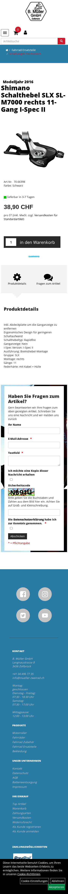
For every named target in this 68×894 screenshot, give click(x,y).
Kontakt (17, 768)
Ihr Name (14, 424)
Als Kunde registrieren (26, 827)
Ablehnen (58, 881)
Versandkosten (21, 817)
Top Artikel (19, 804)
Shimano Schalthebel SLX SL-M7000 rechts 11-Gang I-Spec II (33, 98)
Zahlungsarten (21, 813)
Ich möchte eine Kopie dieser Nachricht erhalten (28, 472)
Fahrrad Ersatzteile (24, 50)
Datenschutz (20, 773)
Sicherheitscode (19, 485)
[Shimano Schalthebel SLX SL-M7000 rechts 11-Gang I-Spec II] (34, 149)
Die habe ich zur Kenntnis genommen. (32, 521)
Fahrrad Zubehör (23, 742)
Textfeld (14, 453)
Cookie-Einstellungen (34, 881)
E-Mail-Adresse (18, 439)
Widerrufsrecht (22, 822)
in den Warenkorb (37, 242)
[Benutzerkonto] (25, 32)
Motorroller (19, 733)
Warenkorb (19, 808)
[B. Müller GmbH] (36, 11)
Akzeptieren (56, 887)
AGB (15, 777)
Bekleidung (19, 751)
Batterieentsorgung (24, 782)
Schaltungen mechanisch (25, 54)
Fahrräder (18, 737)
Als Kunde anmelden (25, 831)
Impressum (19, 787)
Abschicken (17, 536)
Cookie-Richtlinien (28, 874)
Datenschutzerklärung (28, 519)
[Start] (7, 50)
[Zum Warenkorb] (16, 33)
